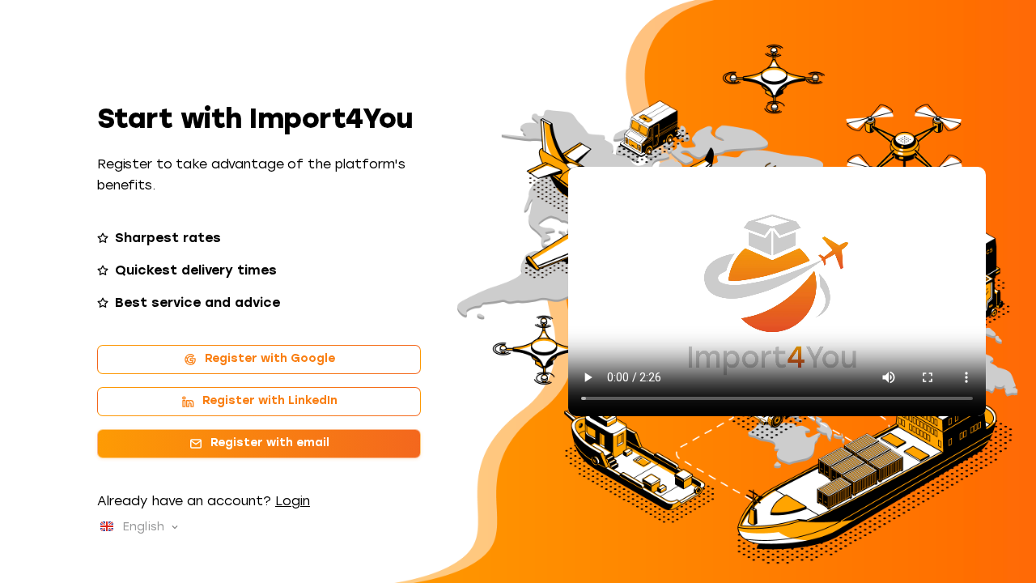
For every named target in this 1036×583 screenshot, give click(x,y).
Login (292, 501)
